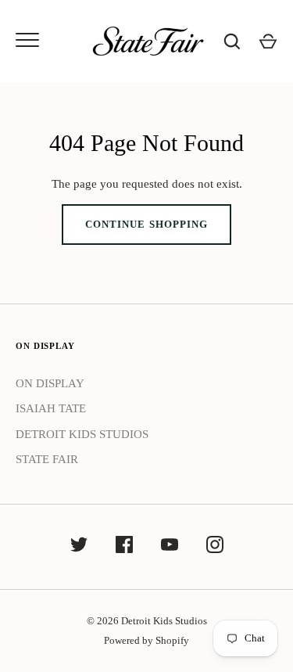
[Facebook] (124, 547)
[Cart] (268, 41)
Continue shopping (146, 224)
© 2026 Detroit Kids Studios (147, 621)
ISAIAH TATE (51, 408)
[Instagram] (214, 547)
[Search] (232, 41)
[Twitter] (79, 547)
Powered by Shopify (146, 640)
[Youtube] (169, 547)
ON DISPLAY (50, 383)
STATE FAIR (47, 459)
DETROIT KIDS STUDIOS (82, 434)
